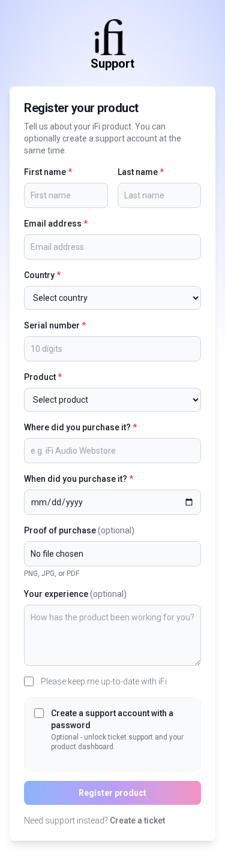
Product (43, 377)
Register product (112, 793)
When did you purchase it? (78, 479)
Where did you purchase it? (80, 427)
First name (48, 172)
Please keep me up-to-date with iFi (104, 681)
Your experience (75, 594)
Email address (56, 223)
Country (42, 275)
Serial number (55, 325)
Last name (141, 172)
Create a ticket (137, 820)
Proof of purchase (79, 530)
